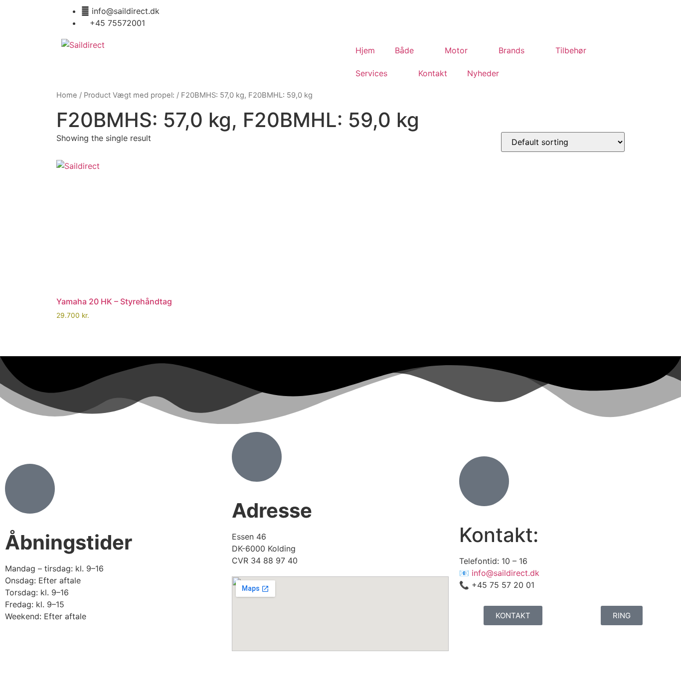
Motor (456, 50)
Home (66, 95)
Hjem (365, 50)
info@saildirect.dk (505, 573)
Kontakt (432, 73)
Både (404, 50)
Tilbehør (570, 50)
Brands (511, 50)
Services (371, 73)
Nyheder (483, 73)
